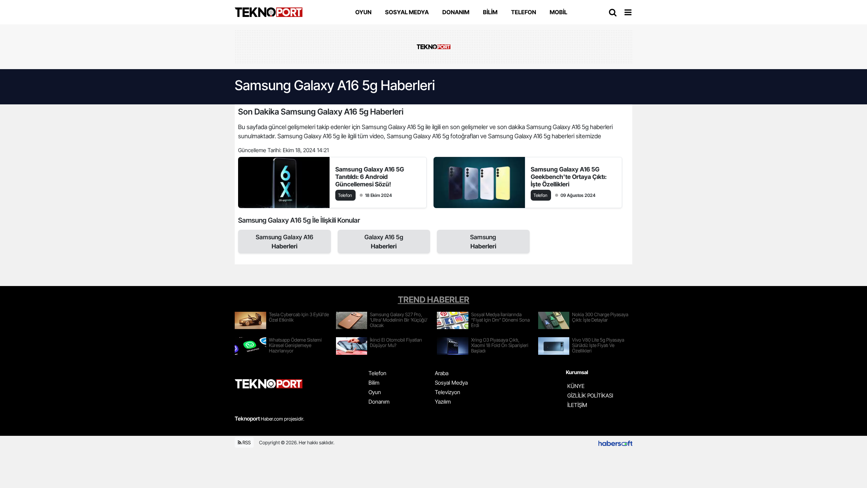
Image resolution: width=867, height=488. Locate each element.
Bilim (373, 382)
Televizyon (447, 392)
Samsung (483, 241)
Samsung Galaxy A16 (284, 241)
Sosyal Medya (451, 382)
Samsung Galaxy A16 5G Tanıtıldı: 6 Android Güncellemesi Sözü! (369, 177)
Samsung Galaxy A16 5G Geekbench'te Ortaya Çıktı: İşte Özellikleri (569, 177)
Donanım (378, 401)
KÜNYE (576, 386)
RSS (246, 442)
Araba (441, 373)
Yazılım (443, 401)
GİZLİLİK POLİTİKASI (590, 395)
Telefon (377, 373)
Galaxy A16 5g (383, 241)
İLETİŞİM (577, 405)
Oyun (374, 392)
